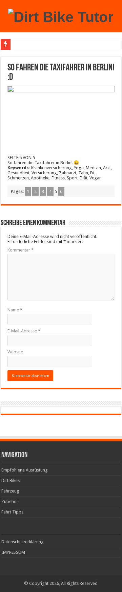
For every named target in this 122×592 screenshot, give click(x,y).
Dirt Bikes (10, 480)
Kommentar (20, 250)
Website (15, 351)
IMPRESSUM (13, 552)
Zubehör (9, 501)
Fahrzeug (10, 491)
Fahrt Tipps (12, 511)
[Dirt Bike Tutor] (61, 16)
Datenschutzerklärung (22, 541)
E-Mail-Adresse (23, 330)
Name (14, 309)
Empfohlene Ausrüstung (24, 470)
